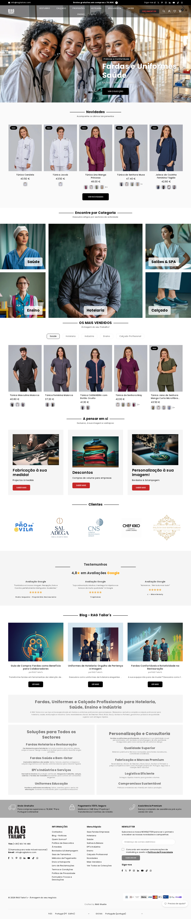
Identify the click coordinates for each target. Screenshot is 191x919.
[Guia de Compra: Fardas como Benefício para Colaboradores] (35, 642)
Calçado (61, 8)
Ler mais (35, 684)
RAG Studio (101, 904)
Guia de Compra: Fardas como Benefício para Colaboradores (36, 667)
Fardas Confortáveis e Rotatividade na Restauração (155, 667)
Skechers (136, 764)
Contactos (57, 831)
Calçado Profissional (130, 336)
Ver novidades (95, 196)
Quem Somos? (59, 839)
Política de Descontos (63, 843)
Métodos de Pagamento (64, 858)
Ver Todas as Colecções (99, 865)
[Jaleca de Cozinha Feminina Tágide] (161, 148)
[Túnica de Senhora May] (130, 368)
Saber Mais (21, 487)
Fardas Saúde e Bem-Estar (51, 758)
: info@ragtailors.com (25, 852)
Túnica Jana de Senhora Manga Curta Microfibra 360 (164, 397)
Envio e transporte (61, 861)
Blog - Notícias (59, 835)
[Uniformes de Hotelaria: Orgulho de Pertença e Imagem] (95, 642)
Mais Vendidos (94, 861)
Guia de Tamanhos (61, 854)
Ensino (81, 14)
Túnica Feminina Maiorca (59, 395)
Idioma (99, 913)
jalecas (77, 748)
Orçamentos (149, 11)
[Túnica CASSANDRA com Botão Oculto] (95, 368)
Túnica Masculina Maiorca (24, 395)
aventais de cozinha (64, 748)
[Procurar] (164, 11)
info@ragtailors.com (21, 2)
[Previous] (5, 54)
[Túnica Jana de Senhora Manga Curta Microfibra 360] (166, 368)
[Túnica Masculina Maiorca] (25, 368)
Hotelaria (96, 8)
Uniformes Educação (51, 783)
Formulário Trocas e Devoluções (62, 878)
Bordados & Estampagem (65, 850)
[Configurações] (169, 11)
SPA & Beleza (114, 8)
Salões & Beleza (95, 843)
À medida (57, 846)
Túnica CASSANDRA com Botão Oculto (93, 397)
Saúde (131, 8)
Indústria (89, 336)
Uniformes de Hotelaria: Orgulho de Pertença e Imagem (95, 667)
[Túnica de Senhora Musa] (126, 148)
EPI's (93, 14)
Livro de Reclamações (63, 865)
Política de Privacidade (63, 873)
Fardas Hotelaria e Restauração (51, 744)
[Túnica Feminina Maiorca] (60, 368)
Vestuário (44, 8)
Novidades (92, 858)
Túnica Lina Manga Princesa (90, 176)
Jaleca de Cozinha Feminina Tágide (161, 176)
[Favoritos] (174, 11)
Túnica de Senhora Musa (126, 174)
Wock (142, 764)
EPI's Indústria (93, 846)
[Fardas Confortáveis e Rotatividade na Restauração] (155, 642)
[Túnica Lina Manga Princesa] (90, 148)
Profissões (79, 8)
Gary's (147, 764)
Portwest (163, 764)
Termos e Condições (62, 869)
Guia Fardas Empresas (98, 831)
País (50, 913)
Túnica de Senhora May (129, 395)
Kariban (154, 764)
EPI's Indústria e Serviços (51, 770)
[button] (180, 11)
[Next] (185, 54)
